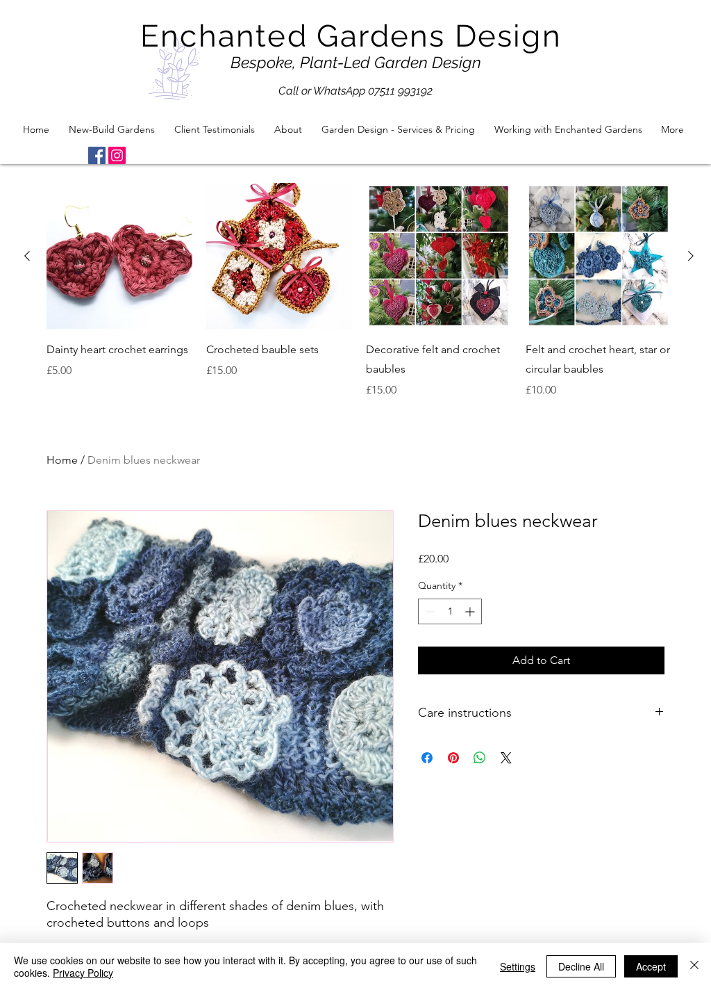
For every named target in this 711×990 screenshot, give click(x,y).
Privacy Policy (83, 973)
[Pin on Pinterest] (453, 757)
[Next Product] (691, 256)
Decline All (581, 966)
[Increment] (471, 611)
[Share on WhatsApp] (479, 757)
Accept (651, 966)
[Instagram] (117, 155)
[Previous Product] (27, 256)
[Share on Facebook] (427, 757)
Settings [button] (517, 966)
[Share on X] (506, 757)
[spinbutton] (449, 611)
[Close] (694, 966)
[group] (359, 290)
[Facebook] (97, 155)
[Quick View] (119, 256)
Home (62, 459)
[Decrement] (428, 611)
